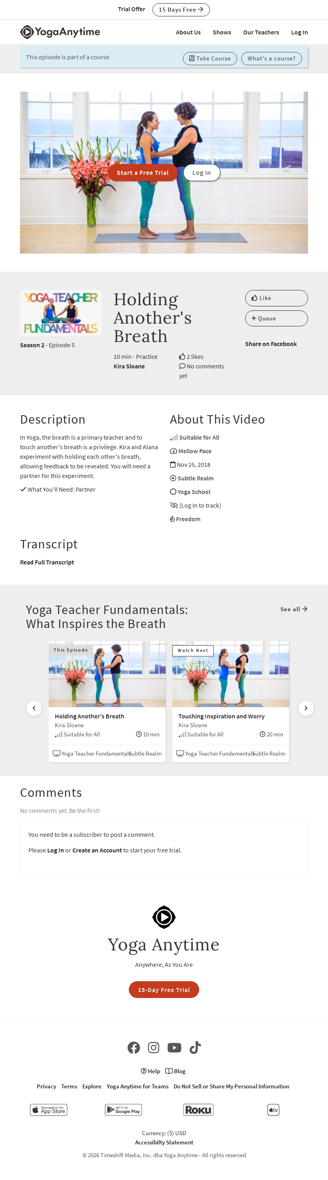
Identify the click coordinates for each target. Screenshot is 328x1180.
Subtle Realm (196, 478)
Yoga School (194, 492)
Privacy (46, 1086)
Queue (266, 318)
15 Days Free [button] (178, 9)
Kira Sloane (129, 366)
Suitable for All (199, 437)
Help (153, 1071)
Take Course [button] (213, 58)
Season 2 (32, 345)
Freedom (188, 519)
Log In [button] (201, 172)
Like (264, 298)
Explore (92, 1086)
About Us (188, 32)
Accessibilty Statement (164, 1142)
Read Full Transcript (47, 562)
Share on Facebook (271, 344)
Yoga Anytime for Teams (137, 1086)
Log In (299, 32)
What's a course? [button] (272, 58)
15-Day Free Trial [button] (164, 990)
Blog (179, 1071)
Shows (222, 32)
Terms (69, 1086)
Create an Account (97, 850)
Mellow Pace (195, 451)
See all (291, 609)
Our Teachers (261, 32)
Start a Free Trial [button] (143, 172)
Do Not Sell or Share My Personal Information (231, 1086)
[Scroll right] (306, 708)
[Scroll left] (34, 708)
